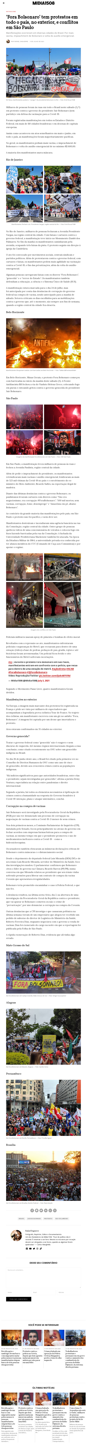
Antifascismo (11, 11)
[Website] (40, 1248)
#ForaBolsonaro (17, 672)
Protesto (48, 1219)
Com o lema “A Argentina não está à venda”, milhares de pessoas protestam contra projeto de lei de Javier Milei (77, 1415)
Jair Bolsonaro (34, 1219)
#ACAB (70, 668)
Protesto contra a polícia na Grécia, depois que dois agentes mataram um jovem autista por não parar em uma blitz (32, 1357)
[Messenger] (37, 1210)
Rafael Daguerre (32, 1231)
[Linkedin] (46, 1210)
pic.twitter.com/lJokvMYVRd (54, 675)
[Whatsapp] (50, 1210)
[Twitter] (41, 1210)
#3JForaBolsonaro (37, 672)
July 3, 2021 (44, 680)
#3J (10, 662)
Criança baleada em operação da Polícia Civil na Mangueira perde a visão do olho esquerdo (53, 1356)
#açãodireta (59, 668)
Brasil (21, 1219)
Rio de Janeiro (62, 1219)
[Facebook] (32, 1210)
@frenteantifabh (70, 370)
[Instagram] (37, 1248)
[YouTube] (30, 1248)
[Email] (55, 1210)
